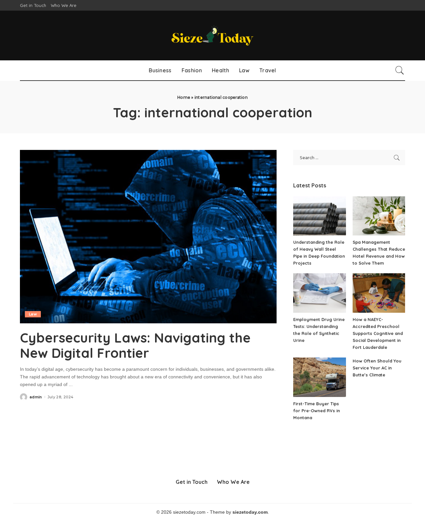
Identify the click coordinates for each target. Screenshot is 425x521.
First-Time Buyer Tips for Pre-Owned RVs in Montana (316, 410)
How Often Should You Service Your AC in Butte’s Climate (377, 367)
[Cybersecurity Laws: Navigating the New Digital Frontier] (148, 236)
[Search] (399, 70)
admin (36, 397)
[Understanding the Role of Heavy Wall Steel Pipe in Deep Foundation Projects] (319, 216)
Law (33, 314)
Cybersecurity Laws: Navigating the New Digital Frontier (135, 345)
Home (183, 97)
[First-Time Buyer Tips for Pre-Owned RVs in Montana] (319, 377)
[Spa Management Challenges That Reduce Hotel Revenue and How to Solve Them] (379, 216)
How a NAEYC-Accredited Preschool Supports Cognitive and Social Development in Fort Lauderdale (378, 333)
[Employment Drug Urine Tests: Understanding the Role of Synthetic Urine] (319, 293)
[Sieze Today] (212, 35)
